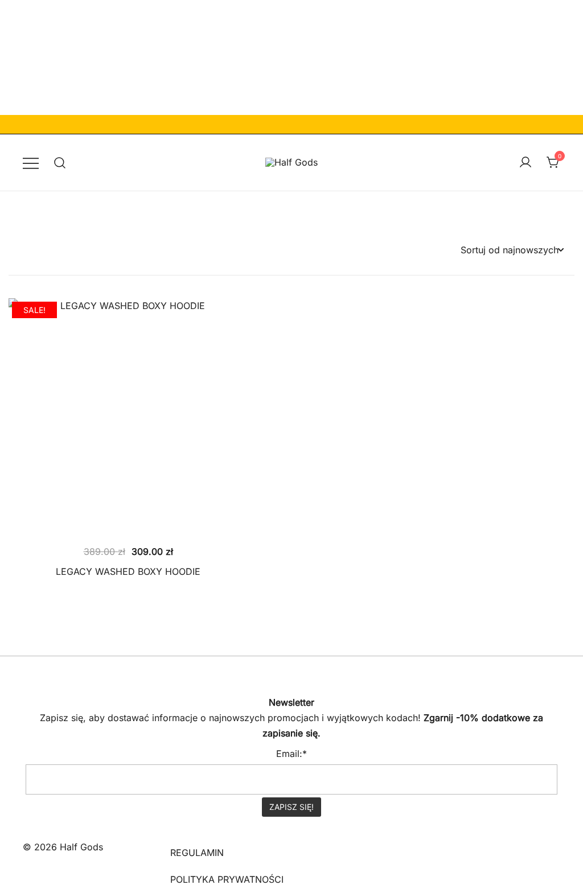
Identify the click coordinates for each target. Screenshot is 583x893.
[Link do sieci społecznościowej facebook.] (27, 664)
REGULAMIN (197, 852)
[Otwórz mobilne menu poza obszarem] (31, 162)
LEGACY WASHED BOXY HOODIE (128, 571)
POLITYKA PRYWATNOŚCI (227, 879)
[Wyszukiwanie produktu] (60, 162)
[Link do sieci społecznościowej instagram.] (59, 664)
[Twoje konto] (525, 162)
